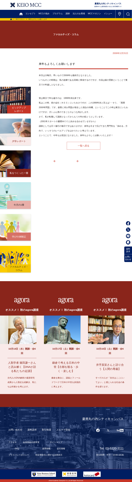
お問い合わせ (128, 258)
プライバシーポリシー (18, 455)
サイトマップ (56, 442)
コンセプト (30, 13)
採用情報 (46, 448)
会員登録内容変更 (31, 442)
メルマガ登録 (63, 429)
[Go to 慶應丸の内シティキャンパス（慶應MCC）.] (11, 19)
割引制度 (46, 429)
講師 (68, 13)
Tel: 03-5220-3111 (112, 448)
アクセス (12, 442)
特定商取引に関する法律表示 (48, 455)
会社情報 (61, 448)
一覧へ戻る (83, 145)
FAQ (17, 448)
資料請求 (128, 250)
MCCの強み (44, 13)
